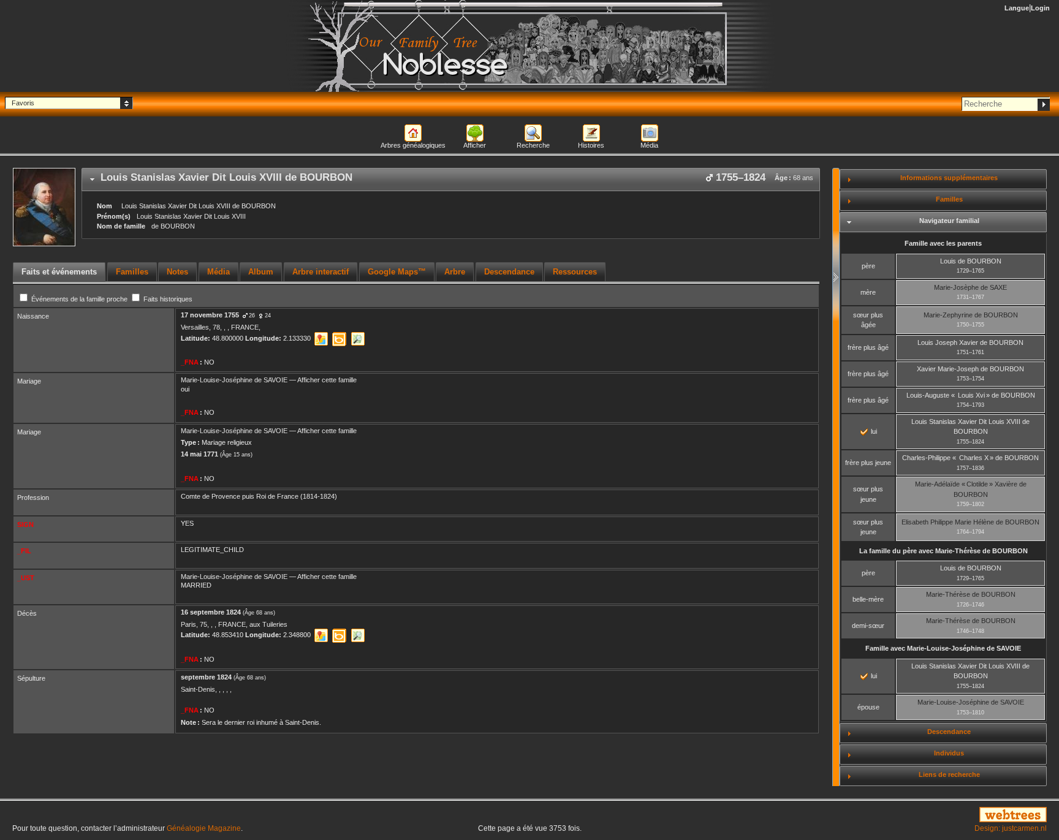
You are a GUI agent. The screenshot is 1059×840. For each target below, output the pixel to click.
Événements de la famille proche (79, 299)
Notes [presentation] (177, 271)
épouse (868, 707)
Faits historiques (167, 299)
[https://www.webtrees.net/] (882, 815)
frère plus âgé (868, 347)
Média (649, 145)
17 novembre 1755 (210, 315)
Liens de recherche (949, 774)
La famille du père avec (943, 550)
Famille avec (943, 648)
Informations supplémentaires (949, 177)
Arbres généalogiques (413, 145)
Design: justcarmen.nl (1010, 828)
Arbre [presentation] (454, 271)
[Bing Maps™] (339, 339)
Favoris (23, 103)
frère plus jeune (868, 462)
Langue (1016, 8)
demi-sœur (868, 625)
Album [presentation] (260, 271)
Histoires (591, 145)
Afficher (474, 145)
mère (868, 292)
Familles (949, 199)
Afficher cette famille (327, 380)
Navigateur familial (949, 220)
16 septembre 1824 (211, 612)
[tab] (451, 179)
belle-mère (868, 599)
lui (873, 431)
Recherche (533, 145)
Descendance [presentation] (509, 271)
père (868, 266)
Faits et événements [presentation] (59, 271)
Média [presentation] (218, 271)
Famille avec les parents (943, 243)
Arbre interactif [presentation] (320, 271)
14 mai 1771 (199, 454)
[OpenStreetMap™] (358, 339)
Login (1040, 8)
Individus (949, 753)
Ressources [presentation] (575, 271)
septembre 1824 (206, 677)
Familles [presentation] (132, 271)
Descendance (949, 731)
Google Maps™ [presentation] (397, 271)
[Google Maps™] (321, 339)
